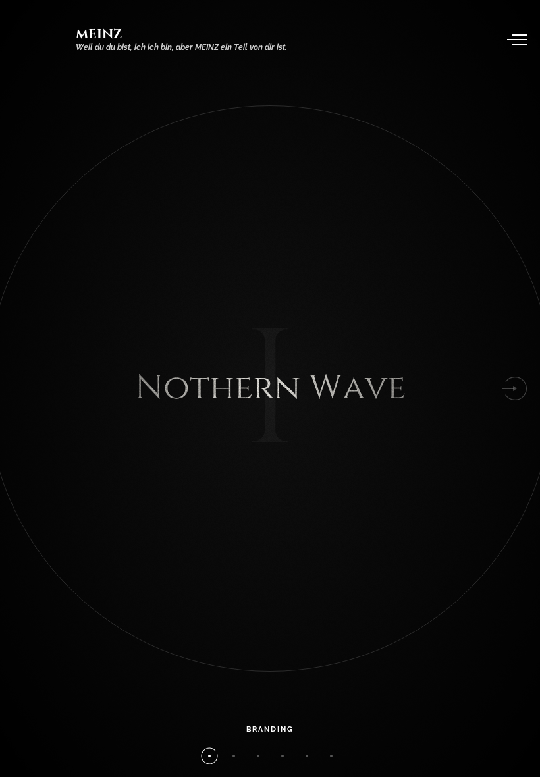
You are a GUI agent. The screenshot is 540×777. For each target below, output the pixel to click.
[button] (515, 388)
